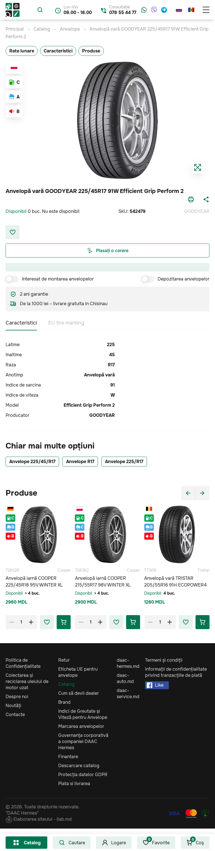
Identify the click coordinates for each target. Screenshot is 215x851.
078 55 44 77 (122, 12)
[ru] (179, 10)
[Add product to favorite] (47, 622)
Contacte (15, 714)
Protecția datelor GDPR (83, 775)
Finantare (68, 757)
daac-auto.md (125, 678)
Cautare (77, 843)
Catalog (32, 843)
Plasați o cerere (112, 251)
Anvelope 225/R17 (124, 461)
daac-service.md (128, 693)
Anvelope (70, 29)
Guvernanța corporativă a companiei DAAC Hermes (83, 741)
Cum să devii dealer (78, 693)
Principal (15, 29)
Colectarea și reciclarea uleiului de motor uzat (27, 681)
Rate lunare (21, 51)
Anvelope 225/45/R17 (32, 461)
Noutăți (13, 706)
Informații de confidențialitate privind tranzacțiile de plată (176, 672)
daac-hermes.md (128, 663)
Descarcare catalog (78, 766)
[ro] (191, 10)
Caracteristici (58, 51)
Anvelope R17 (80, 461)
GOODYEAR (196, 211)
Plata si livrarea (74, 783)
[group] (117, 120)
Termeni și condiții (164, 660)
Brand (64, 702)
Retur (64, 660)
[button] (188, 493)
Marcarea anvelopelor (81, 726)
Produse (91, 51)
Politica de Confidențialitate (23, 663)
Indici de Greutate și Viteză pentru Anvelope (82, 714)
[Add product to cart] (64, 622)
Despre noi (17, 697)
